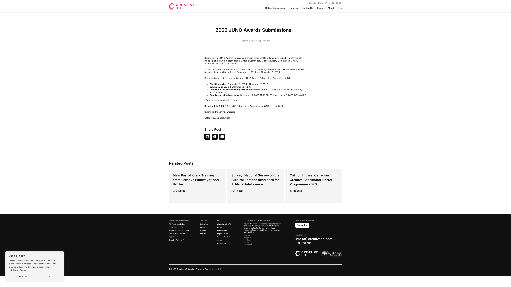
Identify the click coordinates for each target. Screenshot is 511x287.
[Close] (61, 253)
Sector (203, 220)
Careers (220, 240)
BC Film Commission (177, 224)
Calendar (203, 230)
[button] (207, 137)
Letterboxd (248, 244)
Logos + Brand (222, 234)
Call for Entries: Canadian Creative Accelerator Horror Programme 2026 (311, 179)
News (219, 227)
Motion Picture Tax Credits (179, 230)
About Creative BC (224, 224)
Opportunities (264, 41)
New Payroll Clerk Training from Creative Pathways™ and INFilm (196, 179)
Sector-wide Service (177, 234)
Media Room (222, 230)
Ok (49, 276)
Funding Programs (176, 227)
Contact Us (221, 243)
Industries (204, 224)
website (231, 112)
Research (203, 227)
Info (219, 220)
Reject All (23, 276)
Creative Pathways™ (176, 240)
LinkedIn (247, 236)
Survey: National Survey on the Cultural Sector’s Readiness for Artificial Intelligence (255, 179)
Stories (203, 234)
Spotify (246, 242)
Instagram (247, 238)
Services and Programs (180, 220)
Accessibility (217, 269)
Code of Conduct (223, 237)
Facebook (247, 240)
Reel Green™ (173, 237)
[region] (34, 266)
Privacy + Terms (18, 270)
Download (209, 106)
